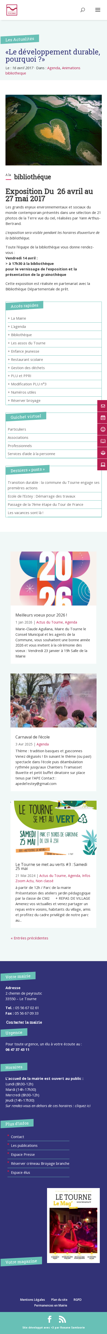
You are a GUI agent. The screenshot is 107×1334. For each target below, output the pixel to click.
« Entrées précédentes (29, 937)
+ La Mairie (17, 318)
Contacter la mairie (24, 1022)
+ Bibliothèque (20, 334)
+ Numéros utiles (22, 392)
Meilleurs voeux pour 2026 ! (41, 615)
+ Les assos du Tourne (27, 342)
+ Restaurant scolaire (25, 359)
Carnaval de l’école (32, 737)
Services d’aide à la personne (31, 453)
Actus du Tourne (49, 622)
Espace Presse (23, 1154)
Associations (18, 437)
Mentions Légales (32, 1300)
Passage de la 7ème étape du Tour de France (45, 504)
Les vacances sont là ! (25, 512)
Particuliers (17, 429)
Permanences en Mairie (50, 1305)
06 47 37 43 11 (17, 1049)
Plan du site (59, 1300)
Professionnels (20, 445)
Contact (17, 1136)
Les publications (24, 1145)
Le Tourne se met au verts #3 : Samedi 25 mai (51, 866)
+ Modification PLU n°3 (27, 383)
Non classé (45, 880)
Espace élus (20, 1172)
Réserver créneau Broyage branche (40, 1163)
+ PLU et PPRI (19, 375)
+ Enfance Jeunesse (23, 351)
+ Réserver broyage (24, 400)
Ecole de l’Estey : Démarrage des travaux (41, 496)
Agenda (53, 67)
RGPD (78, 1300)
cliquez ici (83, 1105)
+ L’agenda (17, 326)
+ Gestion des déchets (26, 367)
